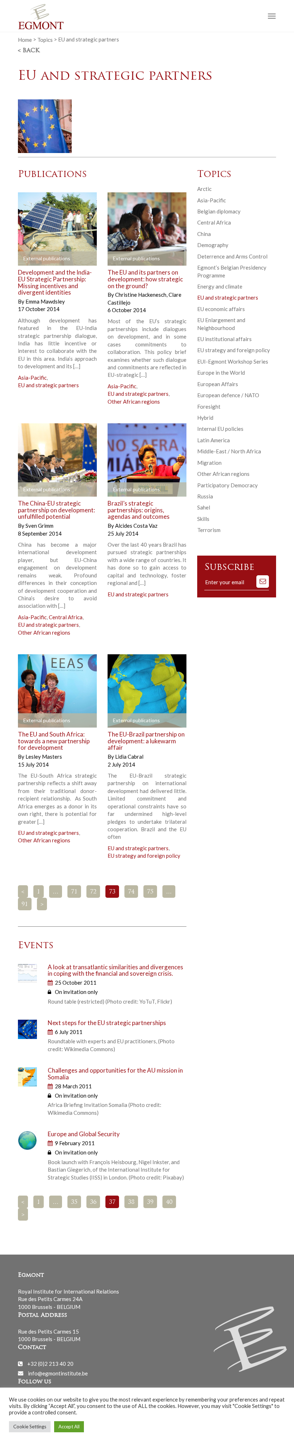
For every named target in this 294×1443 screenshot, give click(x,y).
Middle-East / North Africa (229, 451)
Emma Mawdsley (45, 301)
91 (25, 904)
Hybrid (205, 417)
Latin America (213, 440)
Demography (212, 245)
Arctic (204, 189)
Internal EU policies (220, 428)
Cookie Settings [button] (29, 1426)
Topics (45, 39)
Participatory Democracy (227, 485)
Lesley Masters (43, 756)
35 (74, 1202)
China (204, 234)
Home (25, 39)
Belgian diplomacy (219, 211)
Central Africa (65, 617)
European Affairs (217, 384)
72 (93, 892)
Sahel (203, 507)
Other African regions (134, 401)
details (74, 259)
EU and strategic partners (48, 385)
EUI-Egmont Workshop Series (232, 361)
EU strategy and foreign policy (144, 855)
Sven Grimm (39, 525)
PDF (29, 259)
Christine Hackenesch (141, 294)
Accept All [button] (69, 1426)
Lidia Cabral (129, 756)
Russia (205, 496)
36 (93, 1202)
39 (150, 1202)
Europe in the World (221, 372)
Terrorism (208, 530)
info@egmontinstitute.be (58, 1373)
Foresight (208, 406)
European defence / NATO (228, 395)
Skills (203, 519)
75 (150, 892)
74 (131, 892)
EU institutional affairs (224, 339)
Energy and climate (219, 286)
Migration (209, 462)
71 (74, 892)
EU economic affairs (221, 309)
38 (131, 1202)
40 (169, 1202)
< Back (28, 51)
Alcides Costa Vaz (136, 525)
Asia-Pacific (32, 377)
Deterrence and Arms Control (232, 256)
